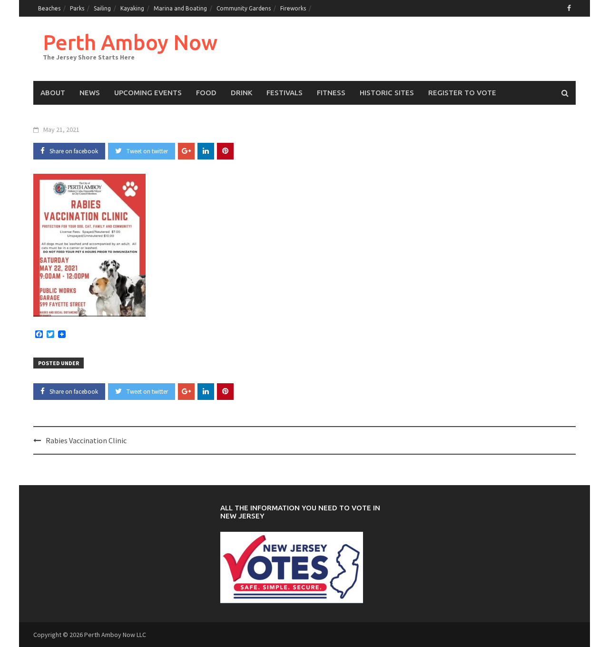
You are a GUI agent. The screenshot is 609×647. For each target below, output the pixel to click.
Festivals (284, 93)
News (89, 93)
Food (206, 93)
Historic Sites (387, 93)
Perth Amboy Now (130, 42)
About (52, 93)
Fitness (331, 93)
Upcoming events (148, 93)
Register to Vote (462, 93)
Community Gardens (243, 8)
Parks (77, 8)
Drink (241, 93)
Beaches (49, 8)
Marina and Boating (180, 8)
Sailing (102, 8)
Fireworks (293, 8)
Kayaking (132, 8)
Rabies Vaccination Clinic (86, 440)
